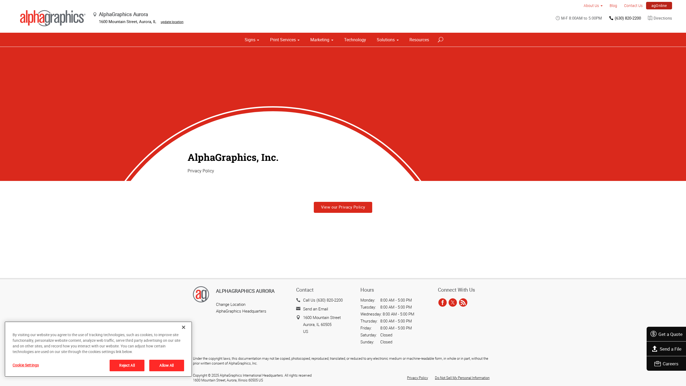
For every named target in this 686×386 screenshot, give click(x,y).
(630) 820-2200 (628, 18)
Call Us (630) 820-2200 (323, 300)
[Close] (183, 327)
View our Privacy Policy (343, 207)
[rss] (463, 303)
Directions (663, 18)
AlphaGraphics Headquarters (241, 311)
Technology (355, 40)
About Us (591, 5)
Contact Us (633, 5)
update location (172, 22)
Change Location (230, 304)
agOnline (659, 5)
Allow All (166, 365)
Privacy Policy (417, 377)
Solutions (386, 40)
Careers (670, 364)
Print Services (283, 40)
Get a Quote (670, 334)
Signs (250, 40)
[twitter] (452, 303)
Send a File (670, 349)
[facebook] (442, 303)
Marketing (319, 40)
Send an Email (315, 308)
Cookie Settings (26, 365)
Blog (613, 5)
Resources (419, 40)
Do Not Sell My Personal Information (462, 377)
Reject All (127, 365)
